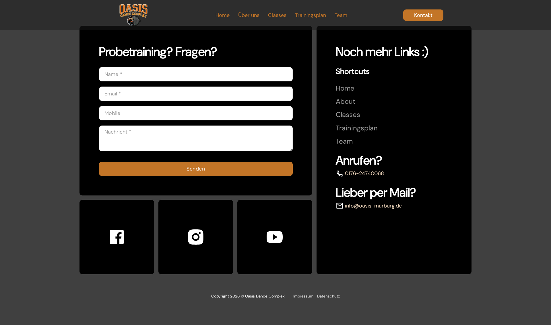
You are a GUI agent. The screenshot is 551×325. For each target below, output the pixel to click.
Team (341, 15)
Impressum (303, 296)
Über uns (248, 15)
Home (223, 15)
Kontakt (423, 15)
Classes (277, 15)
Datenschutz (328, 296)
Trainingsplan (310, 15)
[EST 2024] (133, 15)
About (345, 101)
